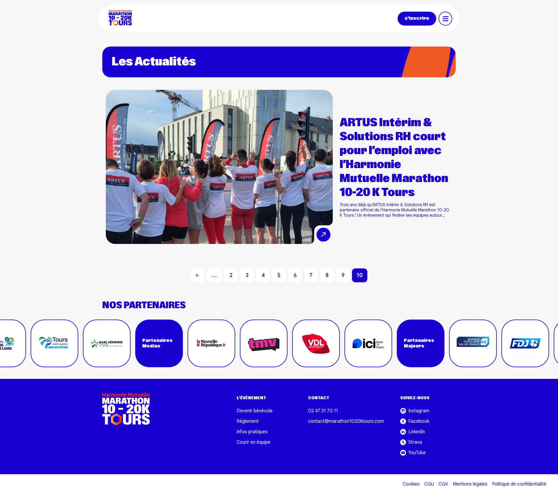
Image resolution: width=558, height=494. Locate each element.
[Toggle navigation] (445, 19)
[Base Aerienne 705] (88, 343)
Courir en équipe (253, 442)
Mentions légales (470, 484)
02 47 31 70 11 (323, 411)
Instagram (418, 411)
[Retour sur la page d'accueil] (123, 18)
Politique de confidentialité (519, 484)
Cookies (411, 484)
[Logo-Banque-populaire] (454, 343)
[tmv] (245, 343)
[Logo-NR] (193, 343)
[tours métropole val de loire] (36, 343)
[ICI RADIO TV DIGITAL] (349, 343)
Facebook (418, 421)
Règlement (248, 421)
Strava (415, 442)
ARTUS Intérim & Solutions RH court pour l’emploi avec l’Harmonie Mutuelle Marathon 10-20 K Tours (394, 157)
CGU (429, 484)
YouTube (417, 453)
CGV (443, 484)
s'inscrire (417, 18)
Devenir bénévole (255, 411)
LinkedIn (416, 432)
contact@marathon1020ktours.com (346, 421)
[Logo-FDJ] (506, 343)
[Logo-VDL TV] (297, 343)
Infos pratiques (252, 432)
